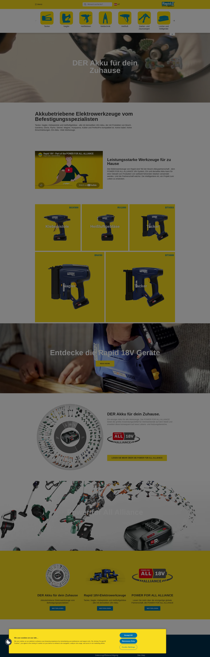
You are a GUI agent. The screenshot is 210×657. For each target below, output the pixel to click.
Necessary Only (128, 641)
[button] (8, 641)
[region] (87, 641)
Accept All (128, 635)
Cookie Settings (128, 647)
